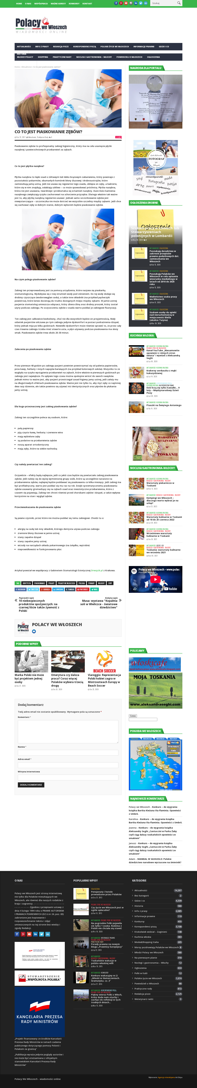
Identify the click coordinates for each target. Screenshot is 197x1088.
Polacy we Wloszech (66, 583)
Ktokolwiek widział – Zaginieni (151, 931)
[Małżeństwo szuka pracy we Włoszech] (139, 298)
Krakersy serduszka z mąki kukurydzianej (161, 372)
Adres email (24, 759)
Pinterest (84, 589)
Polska (82, 583)
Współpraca (41, 3)
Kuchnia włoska (26, 64)
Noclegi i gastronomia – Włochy (94, 57)
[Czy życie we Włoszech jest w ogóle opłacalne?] (81, 909)
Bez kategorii (142, 895)
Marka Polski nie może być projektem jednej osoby (29, 678)
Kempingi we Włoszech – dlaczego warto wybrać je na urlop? (162, 500)
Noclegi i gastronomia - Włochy (159, 481)
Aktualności (24, 46)
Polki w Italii (141, 973)
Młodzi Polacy (25, 57)
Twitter (34, 589)
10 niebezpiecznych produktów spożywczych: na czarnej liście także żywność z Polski (39, 605)
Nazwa (22, 746)
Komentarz (24, 717)
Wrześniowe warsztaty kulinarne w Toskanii (159, 534)
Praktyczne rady (62, 57)
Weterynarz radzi (144, 999)
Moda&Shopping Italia (147, 942)
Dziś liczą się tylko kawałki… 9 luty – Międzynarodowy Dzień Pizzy (163, 390)
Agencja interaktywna (166, 1077)
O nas (28, 3)
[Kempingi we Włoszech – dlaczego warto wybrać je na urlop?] (136, 500)
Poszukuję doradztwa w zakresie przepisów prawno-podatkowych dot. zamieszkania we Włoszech (164, 256)
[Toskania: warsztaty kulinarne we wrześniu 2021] (136, 550)
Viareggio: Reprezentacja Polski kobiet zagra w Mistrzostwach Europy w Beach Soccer (104, 680)
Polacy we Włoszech (57, 624)
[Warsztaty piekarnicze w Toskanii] (136, 483)
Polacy (51, 583)
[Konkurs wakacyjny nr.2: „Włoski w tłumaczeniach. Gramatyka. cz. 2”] (81, 977)
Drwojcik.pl (97, 570)
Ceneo (133, 716)
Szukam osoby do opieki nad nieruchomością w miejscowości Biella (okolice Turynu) (163, 316)
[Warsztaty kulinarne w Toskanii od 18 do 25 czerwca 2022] (136, 517)
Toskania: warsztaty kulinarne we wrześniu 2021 (164, 551)
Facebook (21, 589)
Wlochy (101, 583)
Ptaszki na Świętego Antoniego (164, 405)
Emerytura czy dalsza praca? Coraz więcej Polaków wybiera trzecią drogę (67, 680)
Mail (96, 589)
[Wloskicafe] (155, 670)
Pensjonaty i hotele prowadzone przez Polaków (106, 893)
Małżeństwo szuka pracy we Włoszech (163, 298)
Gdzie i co (164, 46)
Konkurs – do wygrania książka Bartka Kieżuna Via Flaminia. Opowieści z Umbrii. (155, 810)
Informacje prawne (143, 46)
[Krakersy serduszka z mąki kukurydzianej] (136, 372)
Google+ (46, 589)
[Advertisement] (152, 623)
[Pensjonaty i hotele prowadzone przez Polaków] (81, 894)
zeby (110, 583)
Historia (139, 905)
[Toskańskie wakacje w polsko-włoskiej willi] (81, 961)
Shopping (43, 57)
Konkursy (74, 3)
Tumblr (71, 589)
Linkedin (59, 589)
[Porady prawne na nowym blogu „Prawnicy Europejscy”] (81, 942)
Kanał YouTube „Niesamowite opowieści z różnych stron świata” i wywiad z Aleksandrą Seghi (163, 354)
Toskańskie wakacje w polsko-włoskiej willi (103, 962)
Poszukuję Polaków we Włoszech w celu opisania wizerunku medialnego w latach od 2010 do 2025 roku (164, 279)
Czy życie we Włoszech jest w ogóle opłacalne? (107, 909)
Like (119, 137)
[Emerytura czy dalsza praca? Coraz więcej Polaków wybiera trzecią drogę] (68, 661)
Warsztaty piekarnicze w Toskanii (160, 484)
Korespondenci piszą (84, 46)
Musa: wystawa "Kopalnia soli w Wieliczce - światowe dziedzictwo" (98, 603)
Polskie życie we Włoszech (115, 46)
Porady (91, 583)
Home (19, 3)
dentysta (27, 583)
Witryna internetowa (29, 771)
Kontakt (87, 3)
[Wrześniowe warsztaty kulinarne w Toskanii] (136, 534)
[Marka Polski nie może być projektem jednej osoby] (31, 661)
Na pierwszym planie (166, 385)
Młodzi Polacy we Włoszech (149, 952)
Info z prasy (42, 46)
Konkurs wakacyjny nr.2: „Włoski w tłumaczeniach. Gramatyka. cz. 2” (105, 978)
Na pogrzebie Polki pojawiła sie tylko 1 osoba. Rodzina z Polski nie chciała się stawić (106, 926)
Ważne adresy (58, 3)
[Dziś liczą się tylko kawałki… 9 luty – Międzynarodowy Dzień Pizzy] (136, 388)
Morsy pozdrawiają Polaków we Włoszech (157, 947)
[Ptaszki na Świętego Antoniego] (136, 407)
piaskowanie (39, 583)
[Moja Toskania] (155, 707)
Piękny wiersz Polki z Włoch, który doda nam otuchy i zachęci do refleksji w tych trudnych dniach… (106, 998)
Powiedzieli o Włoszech (129, 57)
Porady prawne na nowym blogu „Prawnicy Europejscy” (107, 945)
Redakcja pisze (61, 46)
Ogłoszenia (153, 57)
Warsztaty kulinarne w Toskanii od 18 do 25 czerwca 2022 (164, 518)
